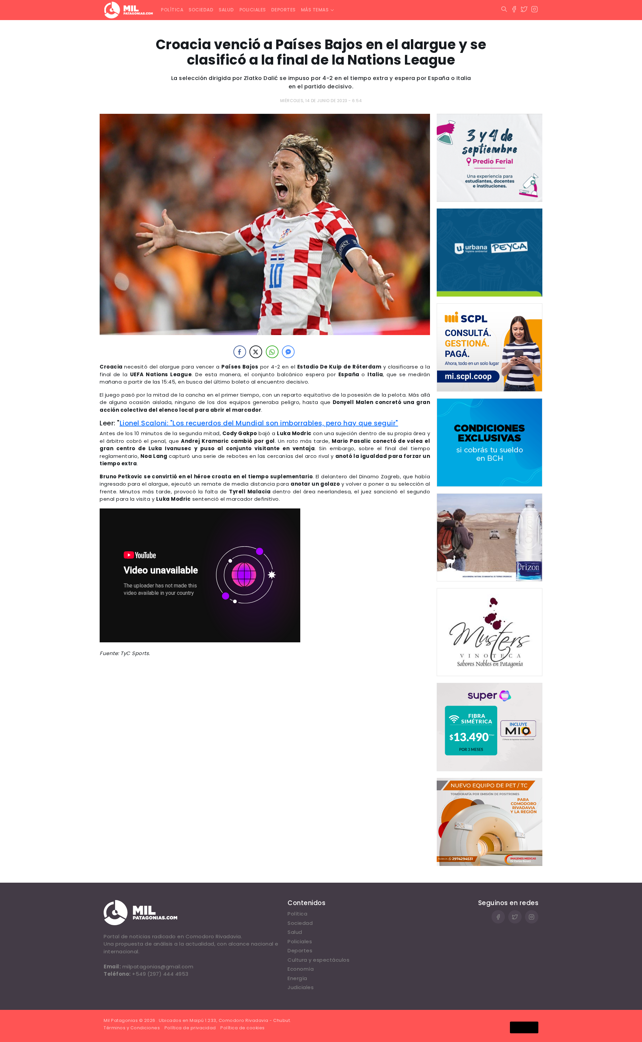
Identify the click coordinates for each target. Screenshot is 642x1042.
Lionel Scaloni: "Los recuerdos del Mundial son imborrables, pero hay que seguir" (259, 423)
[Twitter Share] (255, 351)
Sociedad (201, 10)
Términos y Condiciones (132, 1028)
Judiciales (301, 987)
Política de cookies (242, 1028)
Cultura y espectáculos (318, 959)
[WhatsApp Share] (272, 351)
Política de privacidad (190, 1028)
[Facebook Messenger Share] (288, 351)
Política (172, 10)
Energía (297, 978)
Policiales (252, 10)
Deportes (283, 10)
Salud (226, 10)
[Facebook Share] (239, 351)
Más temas (315, 10)
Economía (301, 968)
